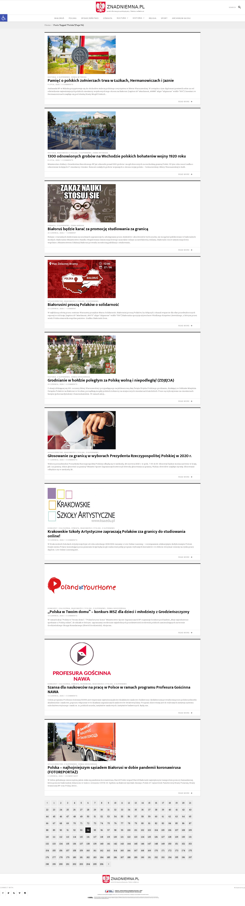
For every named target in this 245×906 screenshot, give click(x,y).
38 (156, 809)
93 (81, 830)
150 (169, 843)
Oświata (52, 225)
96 (102, 830)
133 (54, 843)
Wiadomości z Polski (67, 153)
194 (169, 857)
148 (156, 843)
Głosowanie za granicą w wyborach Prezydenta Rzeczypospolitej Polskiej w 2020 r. (120, 456)
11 (122, 803)
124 (142, 837)
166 (128, 850)
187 (122, 857)
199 (54, 864)
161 (94, 850)
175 (190, 850)
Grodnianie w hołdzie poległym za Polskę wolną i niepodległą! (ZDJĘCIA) (111, 380)
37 (149, 809)
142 (115, 843)
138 (88, 843)
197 (190, 857)
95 (95, 830)
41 (177, 809)
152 (183, 843)
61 (163, 816)
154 (47, 850)
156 (60, 850)
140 (101, 843)
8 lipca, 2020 (53, 160)
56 (129, 816)
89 (54, 830)
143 (122, 843)
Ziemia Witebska (78, 77)
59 (149, 816)
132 (47, 843)
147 (149, 843)
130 (183, 837)
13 (136, 803)
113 (67, 837)
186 (115, 857)
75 (108, 823)
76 (115, 823)
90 (61, 830)
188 (128, 857)
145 (135, 843)
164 (115, 850)
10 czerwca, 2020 (56, 540)
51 (95, 816)
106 (169, 830)
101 (135, 830)
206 (101, 864)
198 (47, 864)
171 (162, 850)
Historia (52, 77)
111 (54, 837)
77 (122, 823)
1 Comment (71, 233)
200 (61, 864)
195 (176, 857)
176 (47, 857)
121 (122, 837)
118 (101, 837)
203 (81, 864)
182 (88, 857)
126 (156, 837)
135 (67, 843)
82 (156, 823)
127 (163, 837)
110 (47, 837)
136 (74, 843)
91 (68, 830)
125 (149, 837)
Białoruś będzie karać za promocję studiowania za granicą (98, 229)
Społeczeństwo (55, 301)
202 (74, 864)
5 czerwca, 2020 (55, 776)
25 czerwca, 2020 (56, 233)
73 (95, 823)
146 (142, 843)
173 (176, 850)
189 (135, 857)
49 (81, 816)
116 (88, 837)
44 (47, 816)
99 (122, 830)
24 (61, 809)
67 (54, 823)
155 (54, 850)
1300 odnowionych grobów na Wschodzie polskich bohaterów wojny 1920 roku (117, 156)
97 (108, 830)
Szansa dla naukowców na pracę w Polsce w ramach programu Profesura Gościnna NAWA (119, 689)
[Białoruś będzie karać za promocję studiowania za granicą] (122, 203)
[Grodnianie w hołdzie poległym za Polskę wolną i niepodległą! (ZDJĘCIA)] (122, 354)
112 (60, 837)
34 (129, 809)
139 (94, 843)
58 (142, 816)
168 (142, 850)
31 (108, 809)
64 (183, 816)
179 (67, 857)
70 (74, 823)
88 (47, 830)
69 (67, 823)
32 (115, 809)
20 (183, 803)
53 (108, 816)
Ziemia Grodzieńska (80, 377)
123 (135, 837)
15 (149, 803)
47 (67, 816)
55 (122, 816)
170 (156, 850)
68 (61, 823)
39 (163, 809)
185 (108, 857)
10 (115, 803)
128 (169, 837)
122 (128, 837)
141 (108, 843)
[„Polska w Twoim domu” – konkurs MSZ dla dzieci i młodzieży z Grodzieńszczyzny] (122, 586)
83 (163, 823)
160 (88, 850)
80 (142, 823)
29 (95, 809)
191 (149, 857)
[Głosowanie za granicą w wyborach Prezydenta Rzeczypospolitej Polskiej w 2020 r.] (122, 430)
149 (163, 843)
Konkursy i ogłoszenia (59, 528)
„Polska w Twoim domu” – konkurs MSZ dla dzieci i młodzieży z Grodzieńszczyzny (118, 611)
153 (190, 843)
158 (74, 850)
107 (176, 830)
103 (149, 830)
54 (115, 816)
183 (94, 857)
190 (142, 857)
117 (94, 837)
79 (136, 823)
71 (81, 823)
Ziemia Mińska (77, 225)
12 (129, 803)
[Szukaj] (238, 7)
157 (67, 850)
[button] (3, 18)
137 (81, 843)
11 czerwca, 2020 (56, 460)
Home (48, 25)
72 (88, 823)
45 (54, 816)
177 (54, 857)
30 (102, 809)
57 (136, 816)
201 (67, 864)
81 (149, 823)
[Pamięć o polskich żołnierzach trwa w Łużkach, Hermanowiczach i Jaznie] (122, 55)
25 (67, 809)
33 (122, 809)
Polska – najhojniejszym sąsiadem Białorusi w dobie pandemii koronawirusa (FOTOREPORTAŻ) (114, 769)
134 (61, 843)
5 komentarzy (71, 776)
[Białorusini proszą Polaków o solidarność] (122, 279)
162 (101, 850)
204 (88, 864)
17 (163, 803)
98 (115, 830)
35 (136, 809)
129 (176, 837)
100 (128, 830)
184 (101, 857)
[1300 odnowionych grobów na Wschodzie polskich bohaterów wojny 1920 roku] (122, 130)
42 (183, 809)
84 (170, 823)
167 (135, 850)
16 (156, 803)
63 (176, 816)
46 (61, 816)
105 (162, 830)
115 (81, 837)
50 (88, 816)
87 (190, 823)
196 (183, 857)
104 (156, 830)
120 (115, 837)
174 (183, 850)
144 (129, 843)
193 (162, 857)
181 (81, 857)
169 (149, 850)
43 (190, 809)
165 (122, 850)
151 (176, 843)
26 (74, 809)
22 (47, 809)
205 (95, 864)
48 (74, 816)
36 (142, 809)
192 (156, 857)
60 (156, 816)
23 (54, 809)
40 (170, 809)
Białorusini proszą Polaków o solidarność (83, 304)
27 (81, 809)
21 (190, 803)
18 (170, 803)
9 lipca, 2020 (53, 84)
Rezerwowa (85, 684)
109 (190, 830)
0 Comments (67, 84)
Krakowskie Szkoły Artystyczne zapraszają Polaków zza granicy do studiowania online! (116, 533)
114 (74, 837)
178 (61, 857)
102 (142, 830)
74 (101, 823)
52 (102, 816)
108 (183, 830)
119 (108, 837)
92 (74, 830)
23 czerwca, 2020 (56, 309)
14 (142, 803)
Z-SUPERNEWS (63, 77)
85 (176, 823)
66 (47, 823)
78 (129, 823)
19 (177, 803)
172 (169, 850)
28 (88, 809)
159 (81, 850)
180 (74, 857)
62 (170, 816)
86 (183, 823)
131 (190, 837)
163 (108, 850)
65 (190, 816)
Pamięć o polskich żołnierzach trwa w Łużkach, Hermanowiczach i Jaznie (111, 80)
